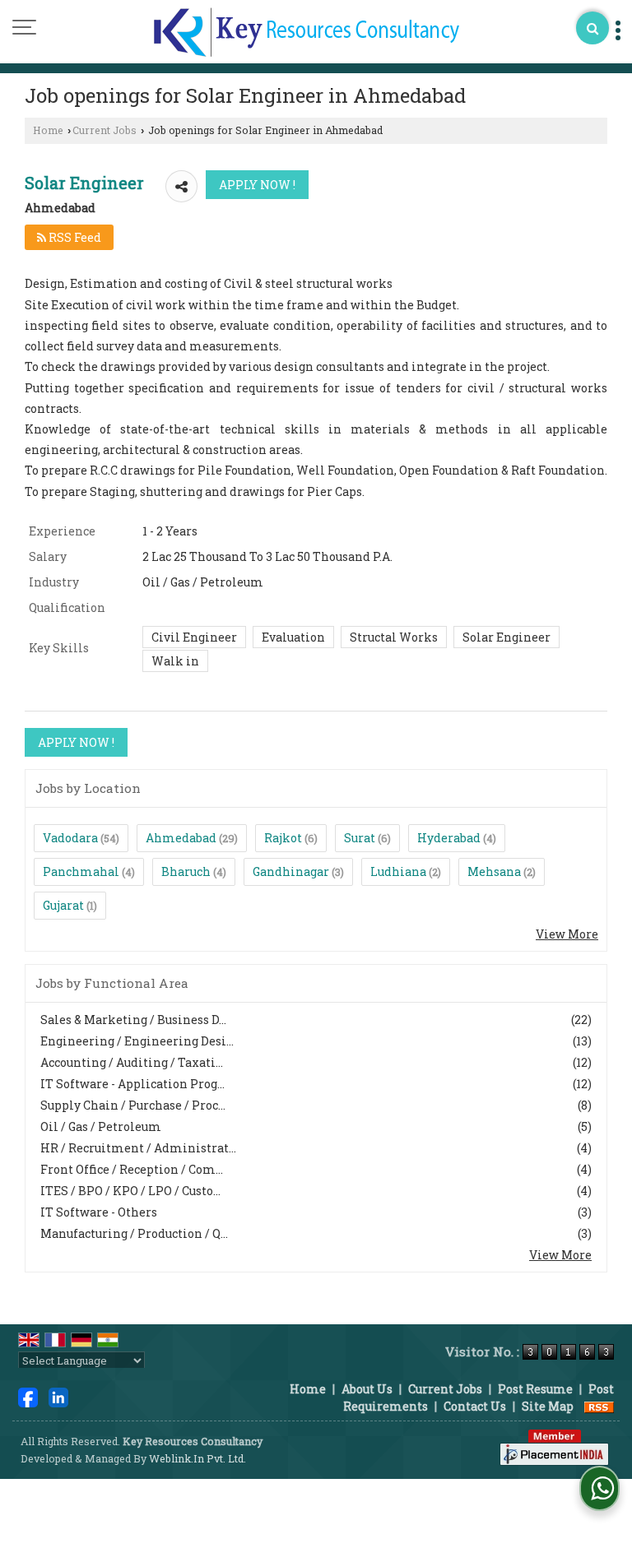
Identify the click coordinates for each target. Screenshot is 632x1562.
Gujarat (63, 905)
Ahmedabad (181, 838)
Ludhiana (398, 871)
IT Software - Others (98, 1212)
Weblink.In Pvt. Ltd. (197, 1458)
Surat (359, 838)
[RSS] (599, 1406)
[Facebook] (28, 1396)
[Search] (592, 28)
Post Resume (535, 1389)
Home (48, 130)
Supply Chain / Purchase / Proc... (132, 1105)
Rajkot (283, 838)
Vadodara (70, 838)
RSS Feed (73, 237)
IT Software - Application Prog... (132, 1084)
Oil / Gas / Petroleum (100, 1126)
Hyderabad (449, 838)
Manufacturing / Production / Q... (134, 1233)
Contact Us (475, 1406)
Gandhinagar (291, 871)
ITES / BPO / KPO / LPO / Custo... (130, 1190)
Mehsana (494, 871)
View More (567, 934)
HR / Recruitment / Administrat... (138, 1148)
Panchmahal (81, 871)
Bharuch (186, 871)
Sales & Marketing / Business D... (133, 1019)
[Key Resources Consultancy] (306, 33)
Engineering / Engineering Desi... (137, 1041)
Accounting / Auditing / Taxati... (131, 1062)
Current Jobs (104, 130)
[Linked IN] (58, 1396)
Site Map (548, 1406)
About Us (367, 1389)
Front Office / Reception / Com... (131, 1169)
